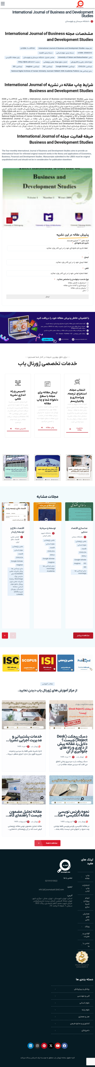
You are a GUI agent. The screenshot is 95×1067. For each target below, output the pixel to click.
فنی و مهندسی (83, 996)
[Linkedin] (30, 1046)
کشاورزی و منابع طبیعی (79, 1023)
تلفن (86, 268)
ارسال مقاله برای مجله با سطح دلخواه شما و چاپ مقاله (47, 398)
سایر (84, 290)
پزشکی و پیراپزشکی (81, 989)
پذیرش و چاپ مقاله (78, 288)
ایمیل (85, 257)
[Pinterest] (44, 1046)
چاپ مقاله (87, 877)
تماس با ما (86, 945)
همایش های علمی (86, 917)
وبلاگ (87, 926)
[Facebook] (64, 1046)
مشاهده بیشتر (83, 635)
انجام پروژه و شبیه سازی (86, 902)
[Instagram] (37, 1046)
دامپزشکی (85, 1030)
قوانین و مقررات (86, 935)
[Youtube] (58, 1046)
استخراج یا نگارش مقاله (77, 283)
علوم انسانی (84, 1003)
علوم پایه (85, 1010)
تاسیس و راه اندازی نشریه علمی (18, 395)
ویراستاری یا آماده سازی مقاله (75, 285)
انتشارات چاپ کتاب (85, 888)
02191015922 (51, 881)
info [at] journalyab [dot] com (51, 890)
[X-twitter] (51, 1046)
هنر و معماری (83, 1016)
